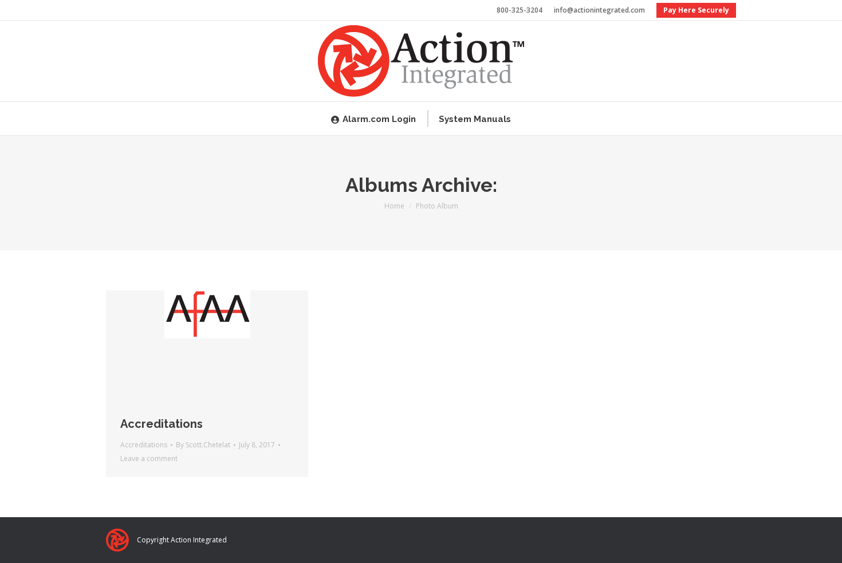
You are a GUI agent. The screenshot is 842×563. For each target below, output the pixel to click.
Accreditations (161, 424)
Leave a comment (149, 458)
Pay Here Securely (696, 10)
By (203, 445)
